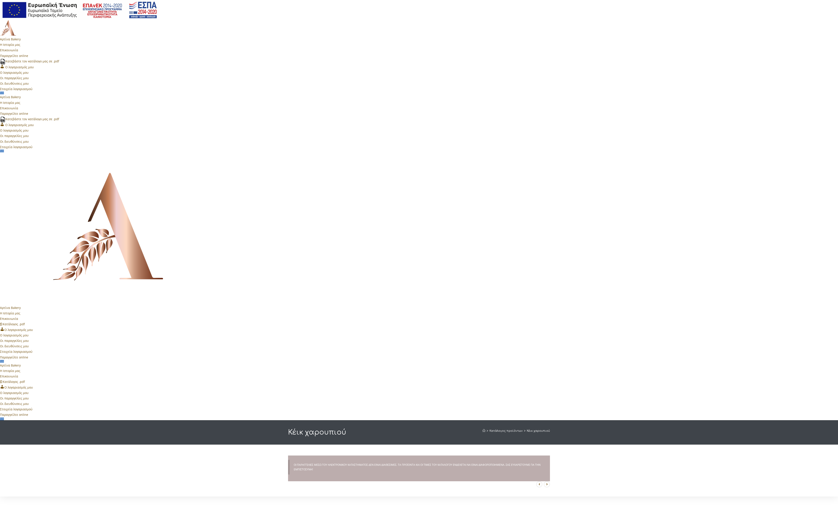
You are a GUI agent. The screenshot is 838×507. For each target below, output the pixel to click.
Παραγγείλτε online (14, 56)
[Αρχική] (484, 430)
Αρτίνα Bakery (10, 39)
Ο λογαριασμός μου (14, 72)
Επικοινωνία (9, 50)
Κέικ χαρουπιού (538, 430)
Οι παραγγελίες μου (14, 78)
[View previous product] (539, 484)
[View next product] (547, 484)
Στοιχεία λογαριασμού (16, 89)
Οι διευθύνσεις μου (14, 83)
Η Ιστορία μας (10, 45)
